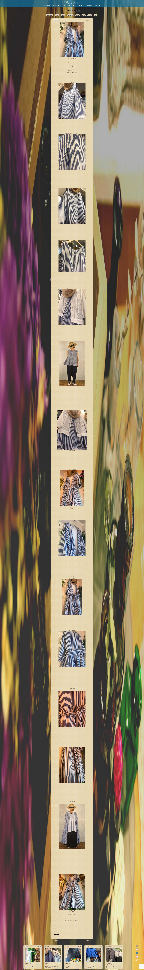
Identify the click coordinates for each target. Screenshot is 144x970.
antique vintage (49, 15)
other (95, 15)
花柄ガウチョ (88, 963)
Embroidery (108, 963)
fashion (63, 15)
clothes (77, 15)
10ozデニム (47, 963)
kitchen (89, 15)
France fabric (68, 963)
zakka (83, 15)
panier (57, 15)
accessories (70, 15)
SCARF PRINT (28, 963)
